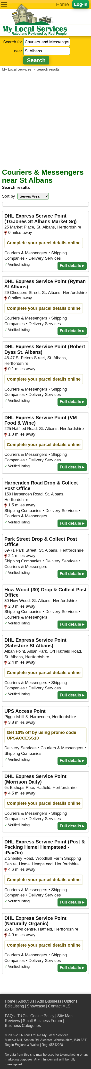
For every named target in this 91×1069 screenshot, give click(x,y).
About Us (26, 1001)
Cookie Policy (42, 1016)
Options (70, 1001)
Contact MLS (59, 1006)
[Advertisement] (45, 119)
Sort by (8, 196)
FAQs (10, 1016)
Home (62, 4)
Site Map (65, 1016)
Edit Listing (14, 1006)
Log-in (80, 4)
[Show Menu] (4, 4)
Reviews (12, 1021)
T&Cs (22, 1016)
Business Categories (23, 1025)
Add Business (49, 1001)
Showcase (36, 1006)
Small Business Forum (42, 1021)
